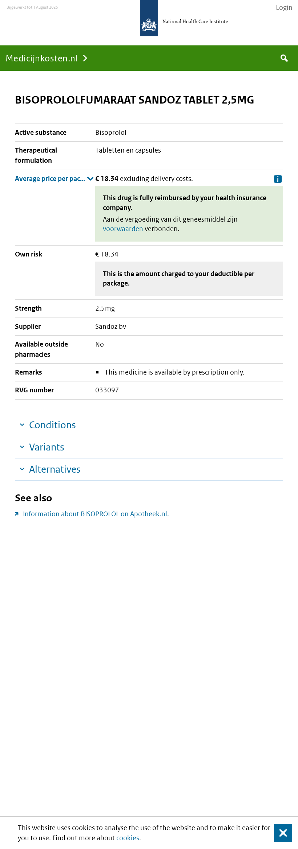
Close (278, 833)
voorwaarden (123, 229)
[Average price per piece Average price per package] (54, 179)
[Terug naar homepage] (149, 18)
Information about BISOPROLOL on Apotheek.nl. (96, 514)
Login (284, 8)
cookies (127, 838)
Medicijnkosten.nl (41, 58)
